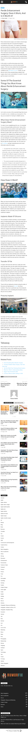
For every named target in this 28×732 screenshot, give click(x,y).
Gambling (3, 580)
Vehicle (2, 661)
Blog (2, 524)
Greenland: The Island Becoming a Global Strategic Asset (9, 450)
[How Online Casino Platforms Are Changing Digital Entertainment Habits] (23, 467)
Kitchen (2, 620)
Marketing (3, 629)
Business (3, 529)
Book (2, 527)
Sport (2, 650)
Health (5, 5)
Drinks (2, 553)
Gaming (2, 582)
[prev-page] (13, 416)
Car (1, 533)
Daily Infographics (5, 549)
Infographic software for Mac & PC (8, 607)
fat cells (16, 286)
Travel (2, 656)
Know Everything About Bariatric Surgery (5, 385)
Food (2, 573)
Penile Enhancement (8, 376)
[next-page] (15, 416)
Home (2, 5)
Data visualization (4, 551)
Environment (3, 562)
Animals (2, 497)
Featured (3, 567)
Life (1, 625)
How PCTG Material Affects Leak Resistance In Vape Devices (9, 429)
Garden (2, 585)
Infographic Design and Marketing (8, 605)
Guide (2, 591)
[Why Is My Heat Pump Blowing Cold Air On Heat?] (23, 489)
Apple (2, 500)
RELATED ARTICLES (8, 402)
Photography (3, 638)
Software (3, 647)
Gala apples (3, 578)
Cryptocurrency (4, 544)
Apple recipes (4, 515)
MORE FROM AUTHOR (19, 402)
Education (3, 558)
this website (4, 143)
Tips (2, 654)
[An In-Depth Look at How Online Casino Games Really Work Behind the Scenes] (23, 444)
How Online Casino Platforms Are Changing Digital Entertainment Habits (9, 466)
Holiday (2, 596)
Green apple (3, 589)
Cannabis (3, 531)
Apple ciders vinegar (5, 504)
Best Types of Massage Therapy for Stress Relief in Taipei (23, 412)
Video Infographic (4, 663)
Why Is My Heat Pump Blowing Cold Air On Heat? (8, 487)
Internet (2, 614)
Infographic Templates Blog (7, 609)
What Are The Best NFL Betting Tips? (22, 384)
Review (2, 643)
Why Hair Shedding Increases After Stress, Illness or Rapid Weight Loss (4, 413)
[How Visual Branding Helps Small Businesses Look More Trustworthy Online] (23, 459)
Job (1, 616)
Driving (2, 556)
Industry (2, 603)
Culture (2, 547)
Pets (2, 636)
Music (2, 632)
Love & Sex (3, 627)
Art (1, 520)
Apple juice (3, 509)
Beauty (2, 522)
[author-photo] (14, 393)
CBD (2, 540)
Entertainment (4, 560)
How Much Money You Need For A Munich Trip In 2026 (9, 473)
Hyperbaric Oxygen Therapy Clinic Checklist (13, 412)
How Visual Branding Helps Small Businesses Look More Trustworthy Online (9, 459)
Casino (2, 538)
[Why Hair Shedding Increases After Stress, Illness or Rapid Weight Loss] (5, 408)
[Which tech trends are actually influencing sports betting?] (23, 437)
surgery (14, 376)
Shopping (3, 645)
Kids (2, 618)
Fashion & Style (4, 565)
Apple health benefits (5, 506)
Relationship (3, 641)
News (2, 634)
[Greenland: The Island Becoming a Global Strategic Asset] (23, 452)
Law (1, 623)
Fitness (2, 571)
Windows (3, 665)
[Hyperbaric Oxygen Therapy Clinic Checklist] (14, 408)
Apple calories (4, 502)
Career (2, 535)
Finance (2, 569)
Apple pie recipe (4, 513)
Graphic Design (4, 587)
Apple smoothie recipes (6, 518)
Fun (1, 576)
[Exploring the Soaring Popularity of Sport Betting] (23, 481)
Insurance (3, 612)
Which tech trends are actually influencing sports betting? (8, 436)
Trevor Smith (4, 18)
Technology (3, 652)
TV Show (3, 658)
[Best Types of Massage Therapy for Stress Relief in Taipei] (23, 408)
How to (2, 600)
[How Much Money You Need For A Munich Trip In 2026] (23, 474)
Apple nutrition (4, 511)
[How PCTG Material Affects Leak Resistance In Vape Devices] (23, 430)
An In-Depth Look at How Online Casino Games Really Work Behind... (9, 444)
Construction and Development (7, 542)
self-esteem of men (12, 70)
